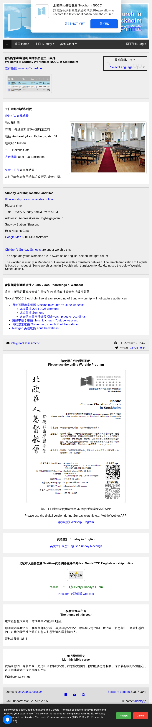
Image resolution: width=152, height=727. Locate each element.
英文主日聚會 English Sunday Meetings (76, 546)
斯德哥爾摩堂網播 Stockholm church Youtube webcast (48, 304)
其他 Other (67, 43)
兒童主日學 (12, 170)
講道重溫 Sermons (32, 312)
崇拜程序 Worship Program (76, 522)
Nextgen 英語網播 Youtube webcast (35, 328)
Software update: (119, 691)
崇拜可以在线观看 (17, 115)
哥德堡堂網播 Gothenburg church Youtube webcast (45, 324)
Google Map (13, 237)
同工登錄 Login (136, 43)
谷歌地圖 (11, 156)
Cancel (141, 715)
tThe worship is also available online (29, 199)
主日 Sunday (44, 43)
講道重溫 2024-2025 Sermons (39, 308)
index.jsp (140, 701)
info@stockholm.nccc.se (25, 342)
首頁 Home (21, 43)
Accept (124, 715)
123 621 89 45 (137, 347)
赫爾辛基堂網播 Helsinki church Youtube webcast (44, 320)
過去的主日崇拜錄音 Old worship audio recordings (53, 316)
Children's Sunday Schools (23, 249)
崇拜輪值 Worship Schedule (23, 68)
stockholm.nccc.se (30, 691)
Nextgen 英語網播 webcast (76, 593)
